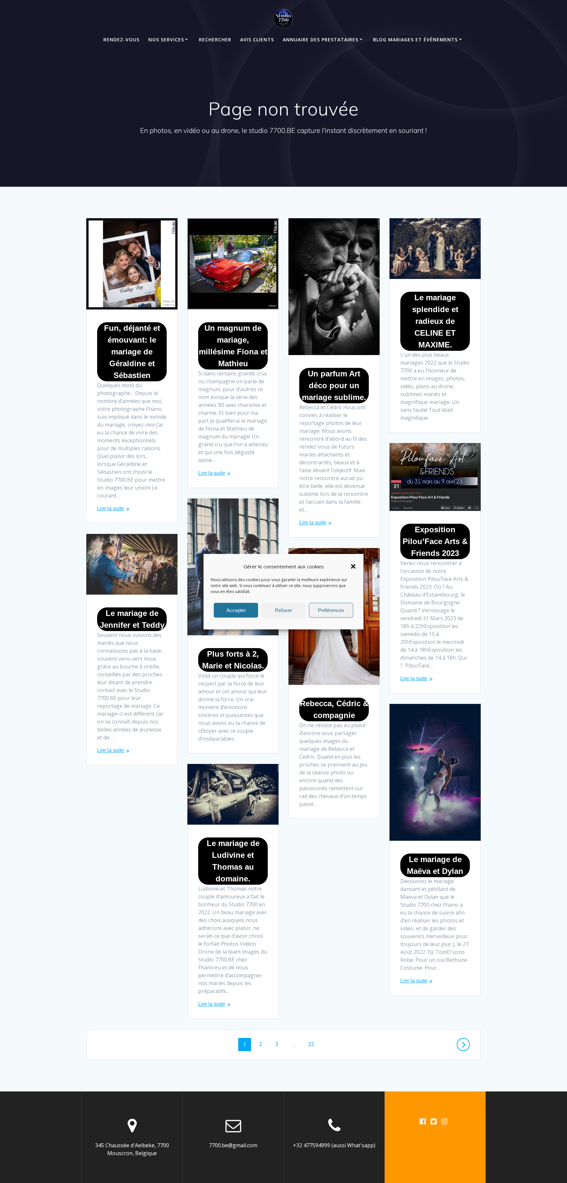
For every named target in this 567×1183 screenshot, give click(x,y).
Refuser (283, 610)
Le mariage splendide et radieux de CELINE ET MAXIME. (435, 321)
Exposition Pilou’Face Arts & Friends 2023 (435, 541)
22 (313, 1044)
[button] (353, 566)
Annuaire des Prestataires (320, 39)
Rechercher (215, 39)
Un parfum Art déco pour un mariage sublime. (334, 385)
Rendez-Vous (121, 39)
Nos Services (166, 39)
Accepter (236, 610)
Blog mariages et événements (415, 39)
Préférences (331, 610)
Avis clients (257, 39)
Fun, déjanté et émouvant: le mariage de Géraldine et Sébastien (132, 352)
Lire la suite (110, 508)
